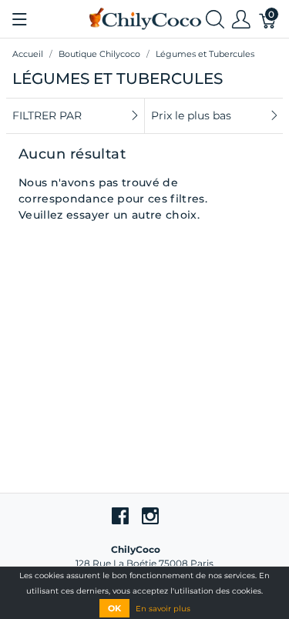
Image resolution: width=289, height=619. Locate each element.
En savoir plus (163, 609)
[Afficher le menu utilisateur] (241, 18)
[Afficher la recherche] (215, 18)
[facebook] (120, 515)
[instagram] (150, 515)
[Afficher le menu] (19, 19)
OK (114, 608)
